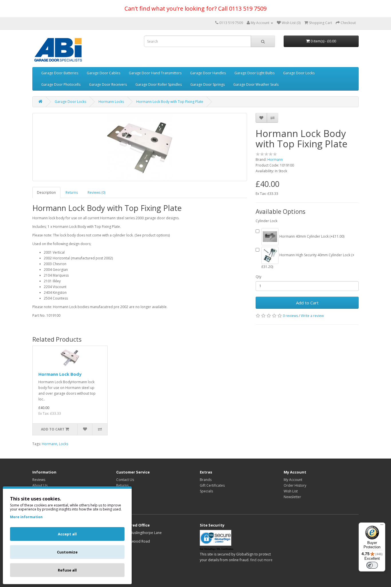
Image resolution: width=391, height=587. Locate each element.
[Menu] (381, 526)
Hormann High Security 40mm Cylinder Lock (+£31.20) (307, 261)
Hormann (275, 159)
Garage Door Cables (103, 73)
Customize (67, 552)
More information (26, 516)
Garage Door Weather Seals (256, 84)
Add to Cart (307, 303)
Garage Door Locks (299, 73)
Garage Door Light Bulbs (254, 73)
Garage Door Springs (207, 84)
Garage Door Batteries (59, 73)
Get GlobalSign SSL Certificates (216, 549)
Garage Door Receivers (108, 84)
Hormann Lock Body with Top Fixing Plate (169, 101)
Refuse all (67, 570)
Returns (72, 192)
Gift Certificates (212, 485)
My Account (293, 479)
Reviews (38, 479)
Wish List (291, 491)
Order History (295, 485)
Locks (63, 443)
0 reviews (290, 315)
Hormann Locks (111, 101)
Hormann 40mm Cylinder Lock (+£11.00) (311, 236)
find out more (261, 559)
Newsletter (292, 496)
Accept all (67, 534)
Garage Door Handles (208, 73)
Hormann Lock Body (60, 374)
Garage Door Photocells (60, 84)
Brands (206, 479)
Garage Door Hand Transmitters (155, 73)
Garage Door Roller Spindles (158, 84)
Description (46, 192)
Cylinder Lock (266, 220)
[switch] (372, 565)
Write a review (312, 315)
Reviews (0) (96, 192)
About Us (40, 485)
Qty (258, 276)
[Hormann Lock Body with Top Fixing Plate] (139, 147)
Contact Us (125, 479)
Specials (206, 491)
